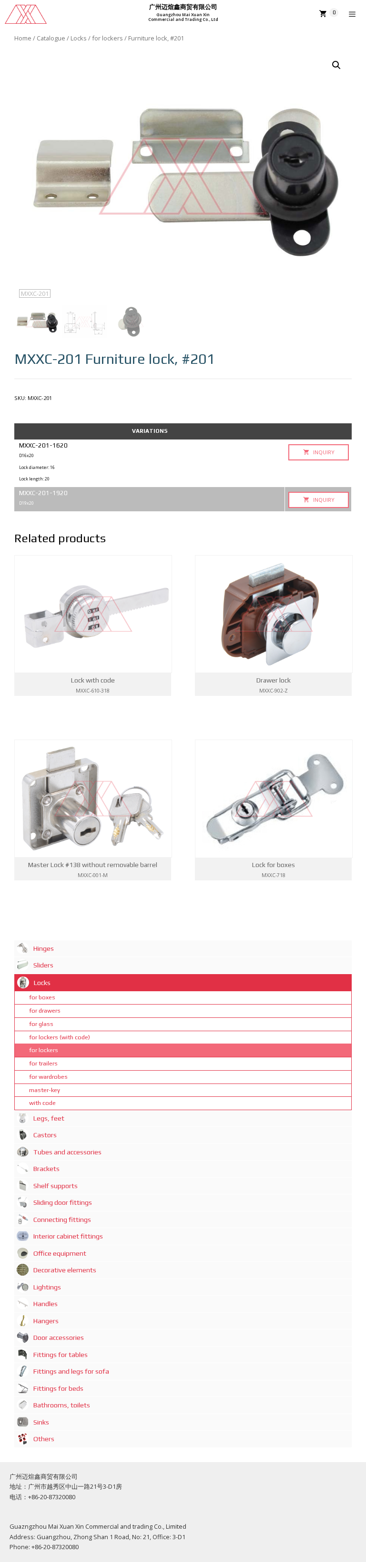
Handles (45, 1304)
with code (42, 1102)
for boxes (42, 997)
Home (22, 38)
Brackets (46, 1168)
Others (43, 1439)
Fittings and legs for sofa (71, 1371)
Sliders (43, 965)
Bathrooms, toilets (61, 1405)
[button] (336, 65)
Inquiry (323, 452)
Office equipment (59, 1253)
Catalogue (51, 38)
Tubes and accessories (67, 1152)
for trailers (43, 1063)
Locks (79, 38)
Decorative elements (64, 1270)
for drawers (45, 1010)
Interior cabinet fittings (68, 1236)
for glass (41, 1023)
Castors (45, 1135)
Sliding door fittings (62, 1202)
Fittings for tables (60, 1354)
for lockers (107, 38)
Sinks (41, 1422)
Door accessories (58, 1337)
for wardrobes (48, 1076)
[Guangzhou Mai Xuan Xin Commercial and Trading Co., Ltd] (26, 14)
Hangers (46, 1321)
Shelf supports (55, 1186)
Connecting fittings (62, 1219)
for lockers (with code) (59, 1037)
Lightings (47, 1287)
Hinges (43, 948)
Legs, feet (48, 1118)
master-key (44, 1089)
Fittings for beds (58, 1388)
